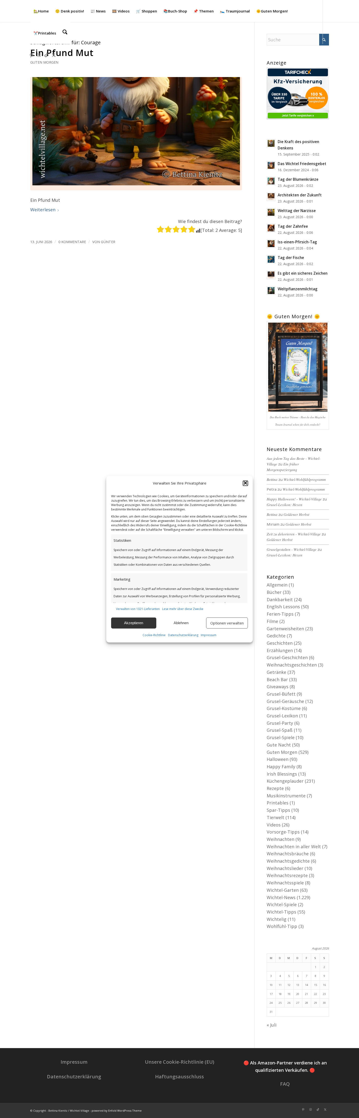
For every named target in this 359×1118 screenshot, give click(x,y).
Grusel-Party (280, 723)
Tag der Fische (291, 257)
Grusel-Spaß (280, 730)
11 (280, 985)
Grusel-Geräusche (285, 701)
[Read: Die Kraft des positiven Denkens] (271, 143)
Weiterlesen (42, 210)
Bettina (272, 514)
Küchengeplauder (285, 781)
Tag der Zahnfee (293, 226)
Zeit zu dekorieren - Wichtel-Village (294, 533)
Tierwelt (275, 817)
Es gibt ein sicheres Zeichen (302, 273)
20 (297, 994)
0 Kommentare (72, 241)
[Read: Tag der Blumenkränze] (271, 181)
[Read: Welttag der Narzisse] (271, 212)
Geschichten (280, 643)
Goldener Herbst (296, 514)
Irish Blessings (282, 774)
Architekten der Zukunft (300, 194)
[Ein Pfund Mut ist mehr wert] (136, 134)
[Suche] (65, 33)
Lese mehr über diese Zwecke (182, 609)
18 (280, 994)
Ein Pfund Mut (62, 53)
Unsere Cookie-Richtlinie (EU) (179, 1062)
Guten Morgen (44, 62)
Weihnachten (280, 839)
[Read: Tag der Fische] (271, 259)
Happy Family (281, 766)
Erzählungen (280, 650)
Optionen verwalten (227, 623)
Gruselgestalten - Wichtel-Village (292, 549)
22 (315, 994)
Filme (272, 621)
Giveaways (277, 686)
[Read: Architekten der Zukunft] (271, 196)
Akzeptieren (133, 623)
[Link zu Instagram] (39, 54)
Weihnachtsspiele (285, 883)
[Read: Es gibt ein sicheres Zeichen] (271, 275)
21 (306, 994)
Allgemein (277, 585)
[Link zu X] (53, 54)
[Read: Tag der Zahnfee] (271, 228)
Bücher (274, 592)
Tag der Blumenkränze (298, 179)
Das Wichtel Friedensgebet (302, 163)
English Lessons (283, 607)
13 (297, 985)
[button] (245, 483)
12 (288, 985)
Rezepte (275, 788)
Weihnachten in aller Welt (294, 846)
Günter (108, 241)
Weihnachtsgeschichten (292, 665)
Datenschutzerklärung (183, 635)
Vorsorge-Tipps (283, 832)
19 (288, 994)
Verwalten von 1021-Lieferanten (138, 609)
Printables (277, 803)
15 (315, 985)
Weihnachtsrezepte (287, 875)
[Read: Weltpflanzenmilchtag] (271, 290)
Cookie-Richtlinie (154, 635)
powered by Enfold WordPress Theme (117, 1110)
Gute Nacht (279, 745)
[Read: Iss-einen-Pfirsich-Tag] (271, 243)
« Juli (271, 1025)
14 (306, 985)
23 (324, 994)
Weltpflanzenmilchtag (297, 288)
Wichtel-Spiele (282, 904)
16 (324, 985)
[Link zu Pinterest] (31, 54)
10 (271, 985)
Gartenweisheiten (285, 629)
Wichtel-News (281, 897)
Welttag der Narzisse (297, 210)
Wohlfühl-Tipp (282, 926)
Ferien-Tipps (280, 614)
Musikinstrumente (286, 796)
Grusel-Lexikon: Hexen (284, 504)
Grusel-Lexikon (282, 716)
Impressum (208, 635)
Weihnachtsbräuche (288, 854)
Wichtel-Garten (283, 890)
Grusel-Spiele (281, 737)
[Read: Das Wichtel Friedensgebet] (271, 165)
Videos (274, 825)
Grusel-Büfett (281, 694)
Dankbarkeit (280, 599)
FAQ (285, 1084)
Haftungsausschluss (179, 1076)
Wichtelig (276, 919)
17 (271, 994)
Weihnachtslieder (285, 868)
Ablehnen (181, 623)
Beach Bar (277, 679)
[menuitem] (41, 11)
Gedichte (276, 636)
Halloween (277, 759)
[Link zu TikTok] (46, 54)
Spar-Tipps (278, 810)
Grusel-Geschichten (287, 657)
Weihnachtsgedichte (288, 861)
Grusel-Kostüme (284, 708)
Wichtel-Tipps (281, 912)
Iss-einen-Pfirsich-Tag (297, 241)
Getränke (276, 672)
